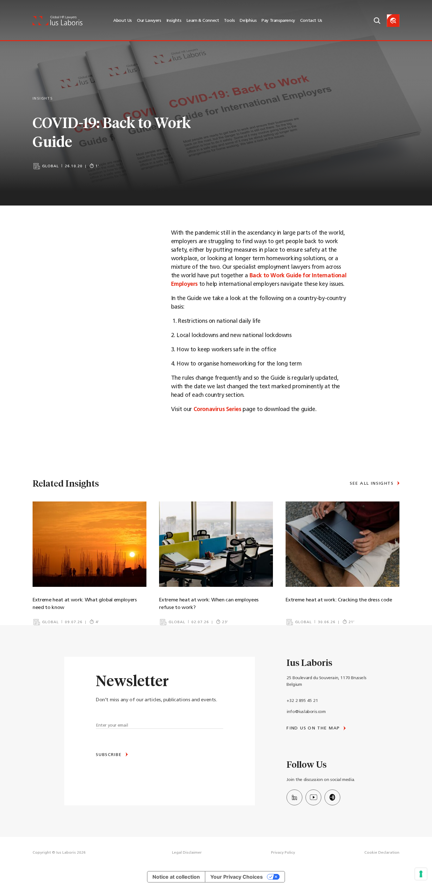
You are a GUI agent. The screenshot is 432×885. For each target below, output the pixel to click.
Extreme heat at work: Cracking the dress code (339, 600)
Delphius (248, 20)
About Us (122, 20)
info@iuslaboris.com (306, 712)
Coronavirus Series (217, 410)
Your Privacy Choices (236, 877)
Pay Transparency (278, 20)
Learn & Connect (202, 20)
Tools (229, 20)
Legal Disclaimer (187, 853)
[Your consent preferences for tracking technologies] (421, 874)
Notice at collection (176, 877)
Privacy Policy (283, 853)
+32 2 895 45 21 (302, 700)
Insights (174, 20)
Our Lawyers (149, 20)
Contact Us (311, 20)
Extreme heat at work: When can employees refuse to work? (209, 604)
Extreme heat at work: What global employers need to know (85, 604)
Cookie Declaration (381, 853)
